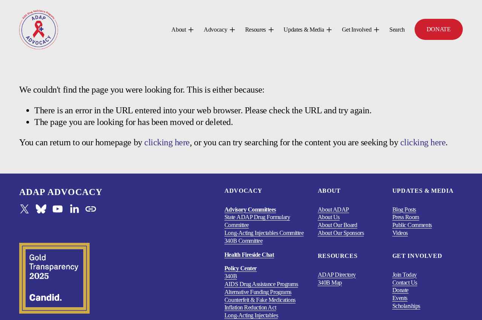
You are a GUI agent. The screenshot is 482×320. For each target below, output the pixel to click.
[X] (24, 209)
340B (230, 276)
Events (399, 298)
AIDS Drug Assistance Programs (261, 284)
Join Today (404, 274)
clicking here (167, 142)
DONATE (439, 29)
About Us (329, 217)
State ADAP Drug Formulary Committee (257, 221)
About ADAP (333, 209)
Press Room (405, 217)
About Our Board (337, 225)
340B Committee (243, 241)
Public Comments (412, 225)
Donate (400, 290)
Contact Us (404, 282)
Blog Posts (404, 209)
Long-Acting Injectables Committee (264, 233)
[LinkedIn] (74, 209)
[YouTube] (57, 209)
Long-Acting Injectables (251, 315)
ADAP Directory (337, 274)
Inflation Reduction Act (250, 307)
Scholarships (406, 306)
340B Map (330, 282)
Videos (400, 233)
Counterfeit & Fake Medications (260, 300)
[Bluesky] (41, 209)
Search (397, 29)
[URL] (90, 209)
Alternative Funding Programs (257, 292)
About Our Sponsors (341, 233)
